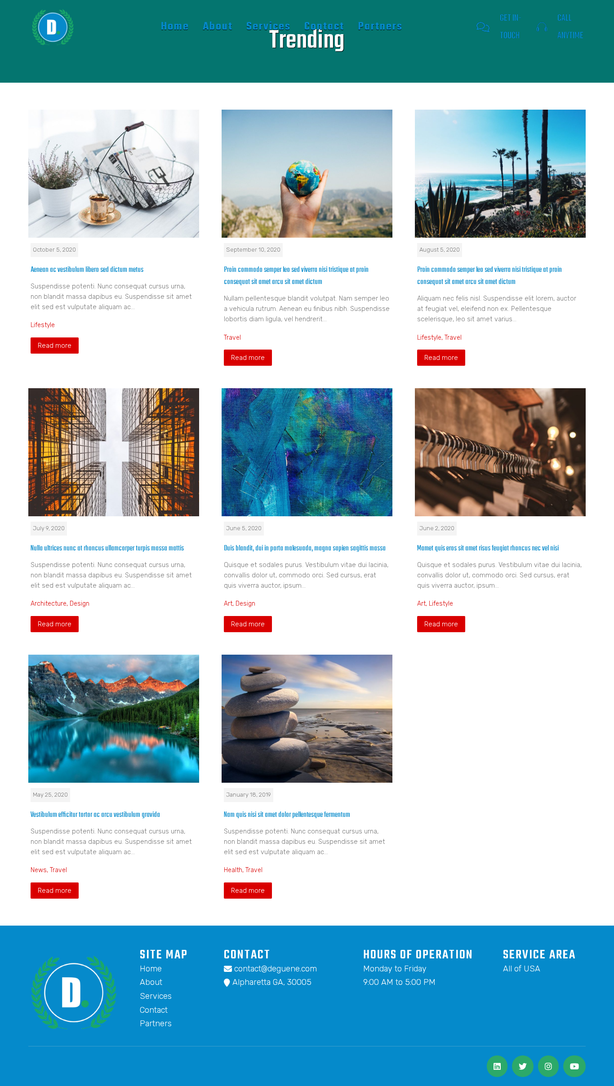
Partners (380, 26)
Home (175, 26)
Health (233, 870)
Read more (54, 345)
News (39, 870)
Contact (324, 26)
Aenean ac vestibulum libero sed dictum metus (87, 269)
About (218, 26)
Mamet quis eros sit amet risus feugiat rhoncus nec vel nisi (488, 548)
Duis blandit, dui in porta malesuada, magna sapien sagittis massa (305, 548)
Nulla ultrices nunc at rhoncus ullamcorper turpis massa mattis (107, 548)
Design (79, 603)
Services (268, 26)
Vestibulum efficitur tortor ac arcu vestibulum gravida (95, 814)
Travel (232, 337)
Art (228, 603)
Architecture (49, 603)
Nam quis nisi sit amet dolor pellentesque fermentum (287, 814)
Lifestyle (43, 325)
